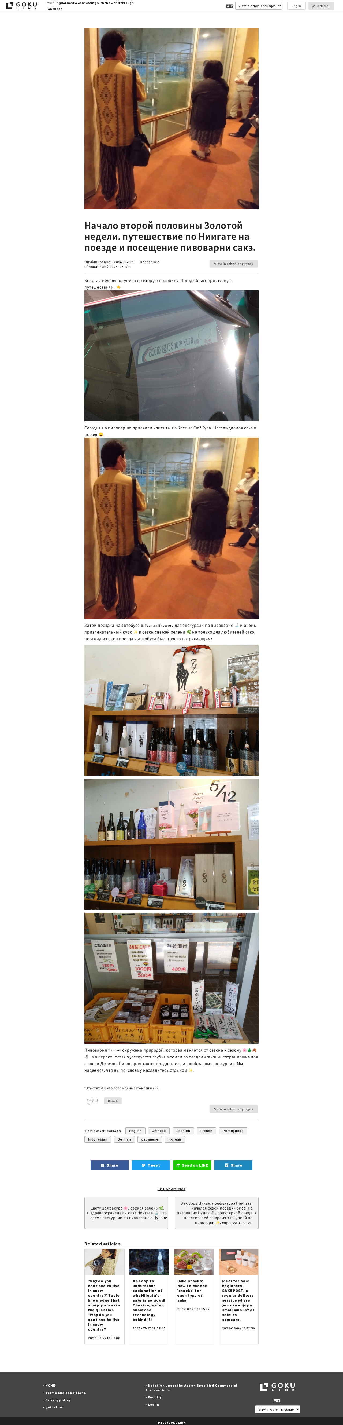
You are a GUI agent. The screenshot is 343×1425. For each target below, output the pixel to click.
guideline (54, 1407)
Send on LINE (194, 1165)
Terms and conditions (66, 1392)
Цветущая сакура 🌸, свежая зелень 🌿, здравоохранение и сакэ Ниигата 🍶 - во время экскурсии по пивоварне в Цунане (128, 1213)
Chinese (159, 1130)
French (206, 1130)
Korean (175, 1139)
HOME (50, 1385)
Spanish (183, 1130)
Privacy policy (58, 1400)
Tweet (153, 1165)
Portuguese (233, 1130)
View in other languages (233, 263)
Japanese (149, 1139)
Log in (296, 6)
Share (112, 1165)
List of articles (171, 1188)
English (135, 1130)
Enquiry (155, 1397)
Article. (323, 6)
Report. (113, 1100)
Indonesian (97, 1139)
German (124, 1139)
